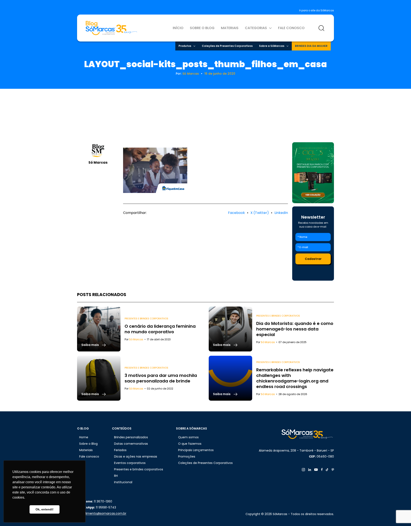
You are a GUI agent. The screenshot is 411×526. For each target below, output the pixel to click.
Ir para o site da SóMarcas (316, 10)
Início (178, 27)
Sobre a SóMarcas (271, 46)
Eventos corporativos (130, 463)
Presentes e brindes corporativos (146, 318)
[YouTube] (316, 469)
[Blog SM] (111, 28)
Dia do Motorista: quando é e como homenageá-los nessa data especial (294, 329)
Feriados (120, 450)
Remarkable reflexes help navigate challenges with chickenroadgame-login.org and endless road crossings (295, 378)
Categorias (256, 27)
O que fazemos (189, 444)
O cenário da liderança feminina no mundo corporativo (160, 329)
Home (83, 437)
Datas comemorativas (131, 444)
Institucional (123, 482)
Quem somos (188, 437)
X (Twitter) (259, 212)
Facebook (236, 212)
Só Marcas (190, 73)
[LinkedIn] (309, 469)
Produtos (185, 46)
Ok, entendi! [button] (45, 509)
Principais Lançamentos (196, 450)
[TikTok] (327, 469)
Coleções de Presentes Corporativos (227, 46)
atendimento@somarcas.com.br (101, 513)
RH (116, 476)
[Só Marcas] (313, 172)
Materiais (229, 27)
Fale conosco (291, 27)
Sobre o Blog (202, 27)
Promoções (186, 456)
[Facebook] (322, 469)
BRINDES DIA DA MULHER (311, 46)
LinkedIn (281, 212)
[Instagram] (303, 469)
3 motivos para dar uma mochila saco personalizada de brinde (161, 378)
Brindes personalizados (131, 437)
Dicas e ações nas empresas (135, 456)
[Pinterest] (333, 469)
